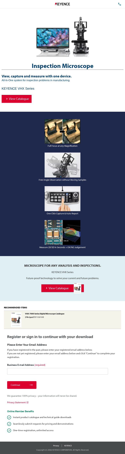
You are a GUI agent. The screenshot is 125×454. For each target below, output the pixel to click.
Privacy (56, 445)
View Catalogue (19, 99)
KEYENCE (68, 445)
